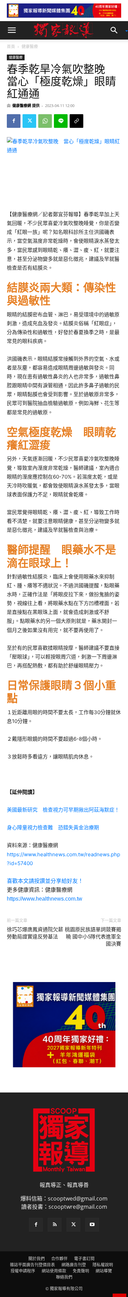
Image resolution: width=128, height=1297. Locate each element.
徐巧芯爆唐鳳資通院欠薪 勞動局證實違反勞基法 (35, 933)
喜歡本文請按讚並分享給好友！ (45, 881)
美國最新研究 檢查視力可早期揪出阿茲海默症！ (63, 809)
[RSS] (54, 1225)
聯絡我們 (64, 1277)
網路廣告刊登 (73, 1265)
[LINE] (61, 121)
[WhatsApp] (45, 121)
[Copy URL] (76, 121)
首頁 (11, 46)
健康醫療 (30, 46)
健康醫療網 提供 (26, 105)
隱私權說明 (103, 1265)
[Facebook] (13, 121)
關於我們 (36, 1259)
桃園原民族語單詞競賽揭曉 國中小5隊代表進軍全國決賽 (93, 936)
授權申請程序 (23, 1271)
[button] (12, 30)
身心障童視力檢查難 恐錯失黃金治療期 (53, 827)
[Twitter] (29, 121)
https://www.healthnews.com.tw (44, 899)
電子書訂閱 (84, 1259)
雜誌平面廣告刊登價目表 (32, 1265)
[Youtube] (92, 1225)
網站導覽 (104, 1271)
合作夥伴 (59, 1259)
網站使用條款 (54, 1271)
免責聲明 (81, 1271)
